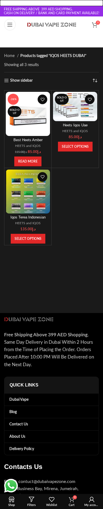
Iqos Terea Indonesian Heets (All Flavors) (28, 219)
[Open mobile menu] (9, 24)
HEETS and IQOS (28, 145)
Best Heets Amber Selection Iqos (28, 142)
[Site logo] (51, 25)
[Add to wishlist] (42, 99)
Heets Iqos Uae (75, 125)
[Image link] (29, 319)
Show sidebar (21, 81)
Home (10, 56)
